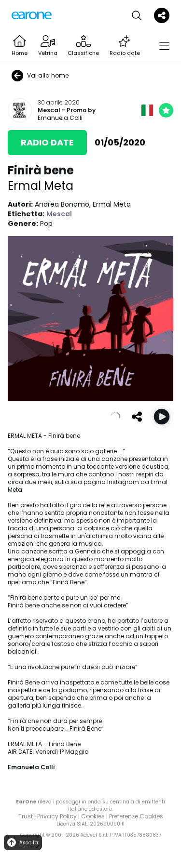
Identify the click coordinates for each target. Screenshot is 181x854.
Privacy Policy (57, 816)
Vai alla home (48, 75)
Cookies (93, 816)
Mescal (49, 110)
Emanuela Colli (60, 118)
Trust (25, 816)
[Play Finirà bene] (161, 416)
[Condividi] (136, 416)
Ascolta (28, 842)
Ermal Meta (40, 186)
